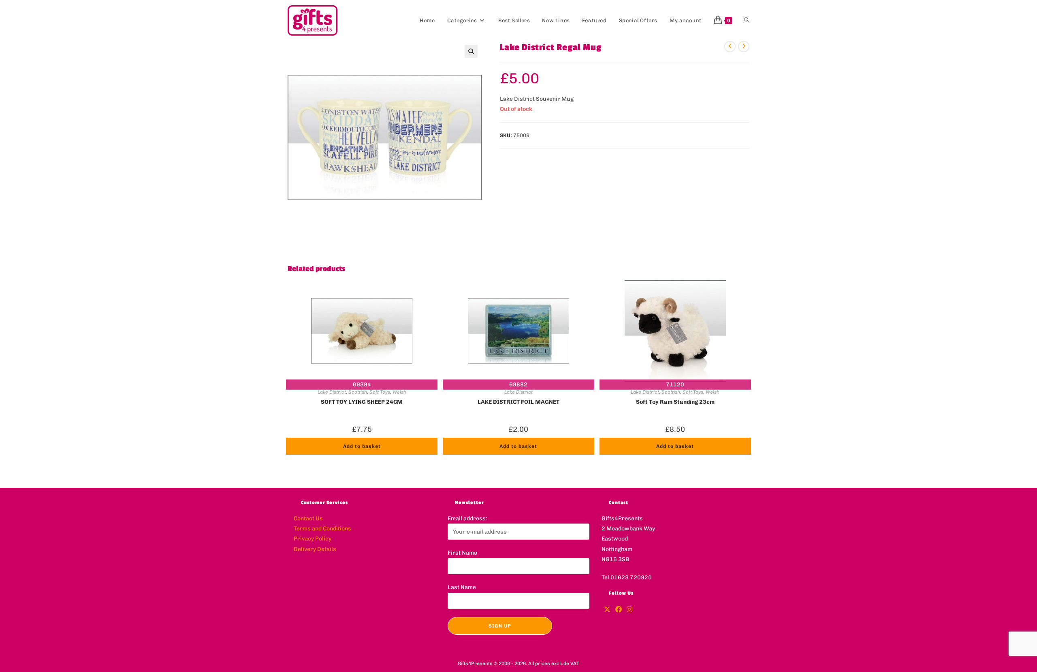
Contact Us (308, 518)
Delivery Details (315, 549)
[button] (471, 51)
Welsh (399, 392)
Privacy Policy (312, 538)
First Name (462, 552)
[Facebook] (618, 610)
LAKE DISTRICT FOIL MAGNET (518, 402)
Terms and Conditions (322, 528)
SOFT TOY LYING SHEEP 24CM (362, 402)
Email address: (467, 518)
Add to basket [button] (362, 446)
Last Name (462, 587)
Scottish (357, 392)
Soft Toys (379, 392)
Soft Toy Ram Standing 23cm (675, 402)
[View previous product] (730, 46)
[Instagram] (629, 610)
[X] (607, 610)
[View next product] (743, 46)
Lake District (332, 392)
